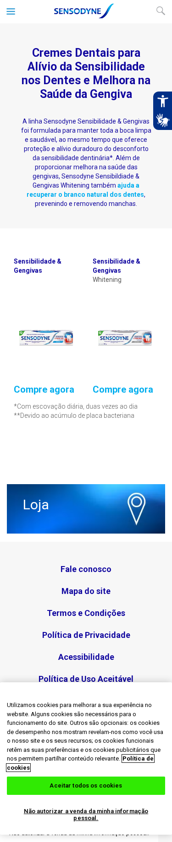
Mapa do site (86, 591)
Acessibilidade (86, 657)
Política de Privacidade (86, 635)
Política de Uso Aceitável (86, 679)
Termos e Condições (86, 613)
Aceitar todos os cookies (86, 785)
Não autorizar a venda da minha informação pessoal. (86, 815)
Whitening (116, 270)
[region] (86, 758)
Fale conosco (86, 569)
